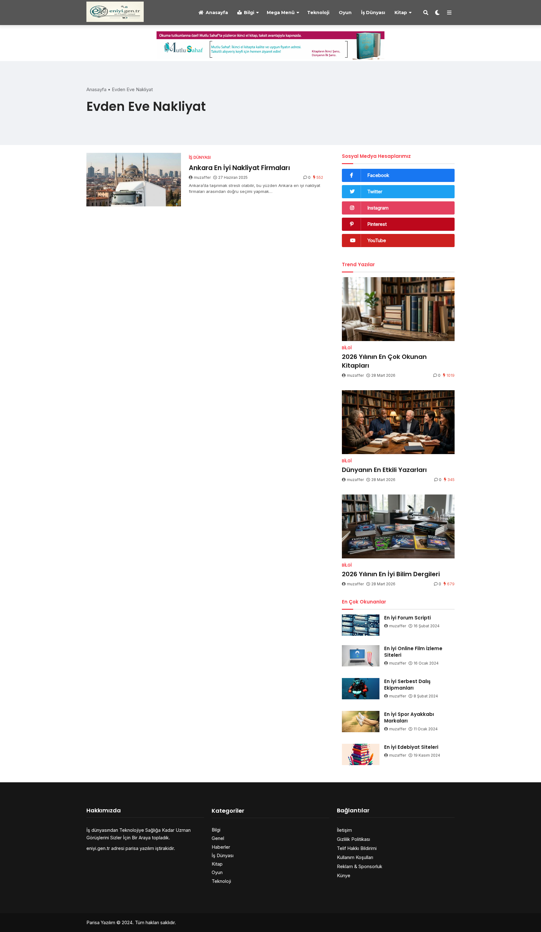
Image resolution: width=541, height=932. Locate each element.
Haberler (221, 847)
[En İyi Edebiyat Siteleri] (360, 754)
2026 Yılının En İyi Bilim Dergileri (391, 574)
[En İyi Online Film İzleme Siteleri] (360, 655)
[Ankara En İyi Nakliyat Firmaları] (133, 179)
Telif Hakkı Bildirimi (357, 848)
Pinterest (377, 224)
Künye (343, 875)
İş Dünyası (373, 12)
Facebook (378, 175)
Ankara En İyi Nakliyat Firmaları (239, 167)
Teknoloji (318, 12)
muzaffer (202, 177)
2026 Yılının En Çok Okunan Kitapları (384, 361)
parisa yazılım (140, 848)
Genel (218, 838)
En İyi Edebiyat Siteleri (411, 747)
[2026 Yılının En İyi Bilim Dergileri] (398, 526)
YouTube (376, 240)
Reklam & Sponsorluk (359, 866)
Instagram (378, 208)
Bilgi (249, 12)
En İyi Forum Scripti (407, 617)
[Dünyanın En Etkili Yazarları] (398, 422)
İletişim (344, 830)
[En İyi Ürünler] (115, 12)
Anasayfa (217, 12)
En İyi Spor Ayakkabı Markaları (409, 717)
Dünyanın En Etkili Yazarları (384, 469)
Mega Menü (281, 12)
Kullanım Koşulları (355, 857)
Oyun (345, 12)
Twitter (374, 191)
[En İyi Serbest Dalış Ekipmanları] (360, 688)
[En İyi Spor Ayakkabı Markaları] (360, 721)
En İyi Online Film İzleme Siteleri (413, 651)
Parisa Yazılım (100, 922)
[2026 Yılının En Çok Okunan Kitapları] (398, 309)
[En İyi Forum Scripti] (360, 625)
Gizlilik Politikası (353, 839)
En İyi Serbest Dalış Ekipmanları (407, 684)
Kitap (400, 12)
